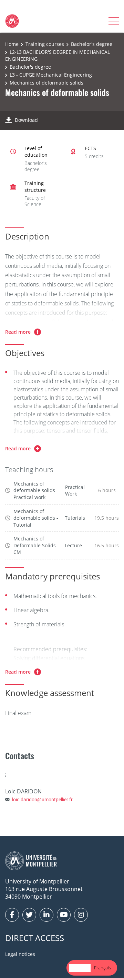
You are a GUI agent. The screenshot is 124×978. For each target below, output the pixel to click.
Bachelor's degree (91, 44)
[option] (102, 968)
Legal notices (20, 954)
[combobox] (80, 968)
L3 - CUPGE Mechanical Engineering (51, 74)
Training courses (44, 44)
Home (12, 44)
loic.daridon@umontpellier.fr (42, 799)
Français (102, 968)
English (80, 968)
